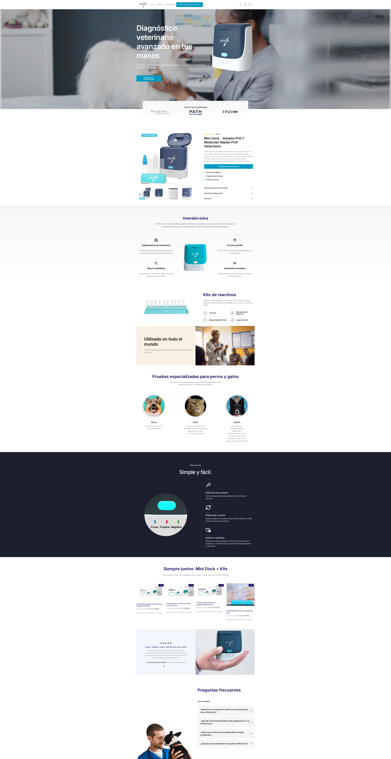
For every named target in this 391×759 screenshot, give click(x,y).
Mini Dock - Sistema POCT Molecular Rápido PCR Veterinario (224, 142)
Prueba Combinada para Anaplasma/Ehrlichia (206, 604)
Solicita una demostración (189, 4)
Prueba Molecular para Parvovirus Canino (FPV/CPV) (149, 605)
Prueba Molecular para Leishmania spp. (240, 612)
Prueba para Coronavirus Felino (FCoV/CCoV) (178, 604)
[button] (240, 4)
